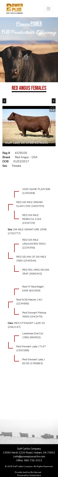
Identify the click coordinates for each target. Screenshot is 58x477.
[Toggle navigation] (48, 8)
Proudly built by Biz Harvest (28, 472)
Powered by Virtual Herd (29, 475)
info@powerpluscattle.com (30, 456)
